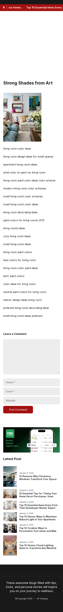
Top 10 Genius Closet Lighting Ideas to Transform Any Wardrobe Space (38, 548)
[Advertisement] (31, 47)
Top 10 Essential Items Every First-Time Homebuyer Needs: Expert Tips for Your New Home (38, 508)
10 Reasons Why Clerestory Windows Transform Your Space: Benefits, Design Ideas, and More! (38, 479)
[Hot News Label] (3, 8)
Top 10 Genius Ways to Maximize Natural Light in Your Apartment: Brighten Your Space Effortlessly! (38, 519)
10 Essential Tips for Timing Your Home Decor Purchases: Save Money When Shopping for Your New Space (38, 497)
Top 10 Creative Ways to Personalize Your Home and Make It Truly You (38, 531)
